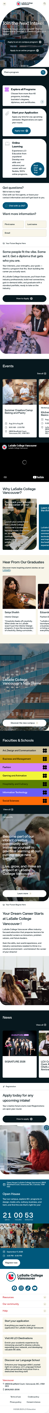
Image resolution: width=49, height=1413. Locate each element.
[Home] (24, 1281)
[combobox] (24, 72)
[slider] (3, 472)
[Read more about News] (20, 1054)
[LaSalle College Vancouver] (24, 3)
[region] (24, 462)
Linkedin (6, 570)
